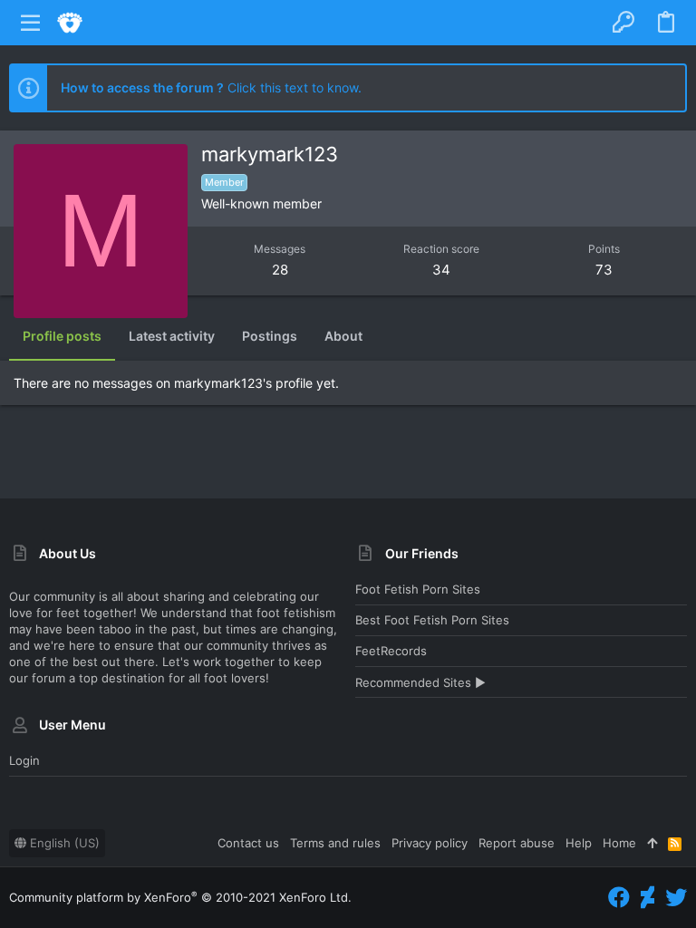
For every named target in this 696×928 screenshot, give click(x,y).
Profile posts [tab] (62, 335)
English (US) (63, 843)
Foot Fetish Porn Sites (417, 589)
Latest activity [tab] (172, 335)
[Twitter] (676, 897)
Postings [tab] (269, 335)
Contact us (248, 843)
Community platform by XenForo (180, 897)
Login (24, 760)
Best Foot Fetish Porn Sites (432, 620)
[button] (31, 22)
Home (619, 843)
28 (280, 269)
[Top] (652, 842)
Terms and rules (335, 843)
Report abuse (516, 843)
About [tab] (343, 335)
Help (579, 843)
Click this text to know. (211, 87)
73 (604, 269)
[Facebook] (619, 897)
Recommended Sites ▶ (420, 682)
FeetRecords (391, 650)
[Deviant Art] (647, 897)
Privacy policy (430, 843)
